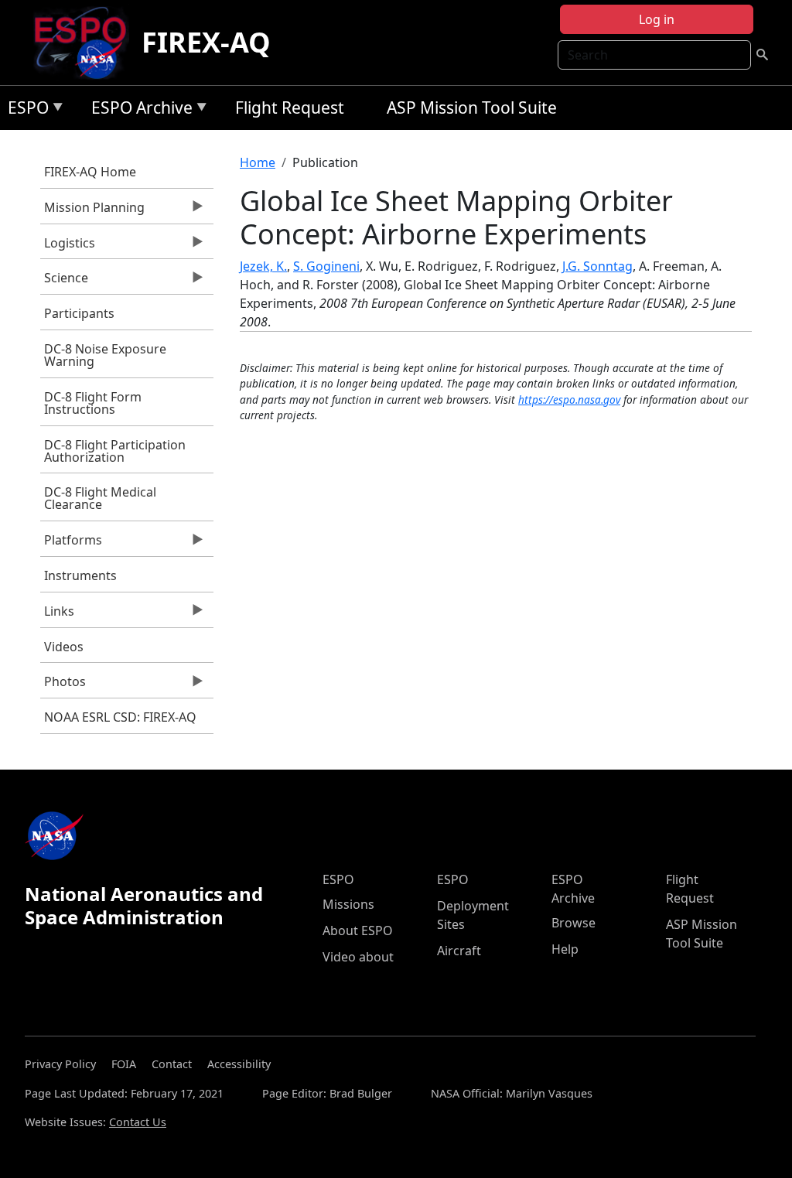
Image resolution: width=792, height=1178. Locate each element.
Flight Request (289, 107)
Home (257, 162)
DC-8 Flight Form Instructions (93, 403)
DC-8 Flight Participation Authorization (115, 451)
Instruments (80, 575)
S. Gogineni (326, 266)
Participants (79, 313)
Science (64, 281)
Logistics (67, 246)
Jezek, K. (263, 266)
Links (57, 615)
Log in (656, 19)
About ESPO (358, 930)
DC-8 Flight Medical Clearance (100, 498)
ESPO (24, 110)
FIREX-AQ (206, 42)
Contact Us (137, 1122)
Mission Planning (92, 211)
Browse (573, 922)
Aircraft (459, 950)
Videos (64, 646)
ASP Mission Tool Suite (472, 107)
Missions (348, 904)
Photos (63, 685)
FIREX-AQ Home (90, 171)
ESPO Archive (138, 110)
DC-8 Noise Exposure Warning (105, 355)
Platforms (71, 543)
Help (565, 949)
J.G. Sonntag (597, 266)
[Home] (86, 42)
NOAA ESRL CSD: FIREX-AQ (120, 717)
